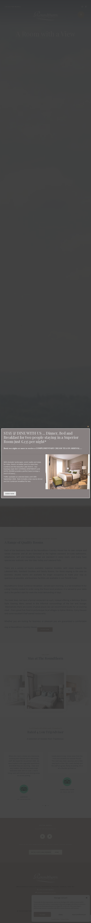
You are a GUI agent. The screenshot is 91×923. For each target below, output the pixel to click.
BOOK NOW (9, 494)
